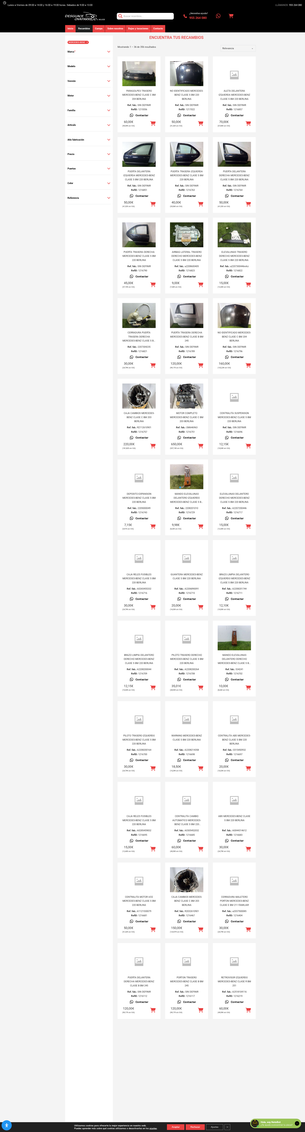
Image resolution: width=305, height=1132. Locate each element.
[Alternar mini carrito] (231, 16)
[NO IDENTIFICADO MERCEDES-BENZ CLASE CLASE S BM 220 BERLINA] (186, 73)
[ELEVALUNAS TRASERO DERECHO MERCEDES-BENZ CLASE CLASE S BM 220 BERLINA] (234, 234)
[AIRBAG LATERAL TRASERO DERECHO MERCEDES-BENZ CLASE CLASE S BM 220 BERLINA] (186, 234)
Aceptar (176, 1127)
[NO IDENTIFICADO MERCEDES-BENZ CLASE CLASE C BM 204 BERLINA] (234, 315)
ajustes (153, 1128)
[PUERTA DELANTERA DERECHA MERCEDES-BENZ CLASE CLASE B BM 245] (139, 962)
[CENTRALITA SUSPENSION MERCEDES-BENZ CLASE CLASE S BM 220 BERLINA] (234, 397)
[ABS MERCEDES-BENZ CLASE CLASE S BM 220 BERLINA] (234, 800)
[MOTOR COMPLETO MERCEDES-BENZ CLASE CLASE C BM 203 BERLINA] (186, 396)
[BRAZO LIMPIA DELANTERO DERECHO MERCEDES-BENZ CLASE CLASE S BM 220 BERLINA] (139, 639)
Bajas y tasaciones (138, 28)
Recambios (84, 28)
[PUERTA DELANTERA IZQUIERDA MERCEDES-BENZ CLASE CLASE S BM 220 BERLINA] (139, 154)
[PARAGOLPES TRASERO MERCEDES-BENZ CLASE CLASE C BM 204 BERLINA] (139, 73)
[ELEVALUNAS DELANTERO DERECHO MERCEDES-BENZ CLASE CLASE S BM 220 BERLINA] (234, 478)
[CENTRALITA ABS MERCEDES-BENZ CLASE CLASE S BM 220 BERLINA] (234, 720)
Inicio (70, 28)
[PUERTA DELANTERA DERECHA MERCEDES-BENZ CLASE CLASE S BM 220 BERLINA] (234, 154)
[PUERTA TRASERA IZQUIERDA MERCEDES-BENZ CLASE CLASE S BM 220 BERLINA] (186, 154)
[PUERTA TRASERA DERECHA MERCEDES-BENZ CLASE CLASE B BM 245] (186, 315)
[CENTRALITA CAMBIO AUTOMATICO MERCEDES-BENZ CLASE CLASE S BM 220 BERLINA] (186, 800)
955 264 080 (295, 5)
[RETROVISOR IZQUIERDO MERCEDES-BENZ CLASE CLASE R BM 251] (234, 962)
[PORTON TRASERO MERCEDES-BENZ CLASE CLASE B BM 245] (186, 962)
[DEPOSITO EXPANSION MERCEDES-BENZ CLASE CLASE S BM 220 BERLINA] (139, 478)
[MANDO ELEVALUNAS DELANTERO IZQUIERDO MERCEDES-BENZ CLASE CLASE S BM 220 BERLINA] (186, 476)
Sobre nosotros (115, 28)
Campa (98, 28)
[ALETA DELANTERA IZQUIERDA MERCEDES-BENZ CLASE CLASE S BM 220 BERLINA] (234, 75)
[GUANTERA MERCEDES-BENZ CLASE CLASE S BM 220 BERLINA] (186, 559)
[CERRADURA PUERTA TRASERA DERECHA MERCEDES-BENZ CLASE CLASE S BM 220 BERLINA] (139, 315)
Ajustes (214, 1127)
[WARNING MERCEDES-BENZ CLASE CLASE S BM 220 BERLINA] (186, 720)
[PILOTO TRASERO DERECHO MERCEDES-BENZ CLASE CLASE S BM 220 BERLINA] (186, 639)
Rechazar (195, 1127)
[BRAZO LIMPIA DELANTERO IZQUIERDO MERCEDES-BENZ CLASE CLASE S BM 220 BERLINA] (234, 559)
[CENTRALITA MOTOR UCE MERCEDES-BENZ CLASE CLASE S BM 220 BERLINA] (139, 881)
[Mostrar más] (108, 51)
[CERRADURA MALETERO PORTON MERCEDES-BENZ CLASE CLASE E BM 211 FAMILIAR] (234, 881)
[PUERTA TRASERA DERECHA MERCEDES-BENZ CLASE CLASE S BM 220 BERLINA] (139, 234)
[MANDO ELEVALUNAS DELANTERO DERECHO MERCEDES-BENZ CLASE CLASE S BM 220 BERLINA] (234, 637)
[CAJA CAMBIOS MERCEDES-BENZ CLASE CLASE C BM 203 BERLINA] (139, 396)
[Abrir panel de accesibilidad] (7, 1125)
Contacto (158, 28)
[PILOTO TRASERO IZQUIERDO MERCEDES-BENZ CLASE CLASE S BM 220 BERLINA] (139, 720)
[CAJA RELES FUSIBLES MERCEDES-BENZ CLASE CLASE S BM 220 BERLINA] (139, 559)
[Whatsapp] (218, 16)
